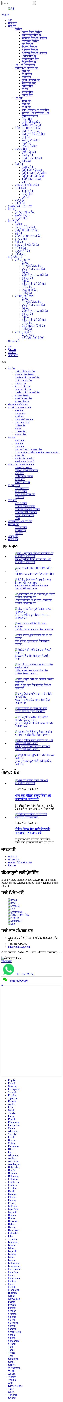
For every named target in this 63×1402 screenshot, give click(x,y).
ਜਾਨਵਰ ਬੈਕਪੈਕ (29, 146)
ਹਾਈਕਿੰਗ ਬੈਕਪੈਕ (30, 41)
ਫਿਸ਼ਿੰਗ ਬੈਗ (27, 86)
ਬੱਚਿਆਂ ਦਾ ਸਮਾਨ (30, 131)
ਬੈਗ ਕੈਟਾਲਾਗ (28, 334)
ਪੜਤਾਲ (5, 885)
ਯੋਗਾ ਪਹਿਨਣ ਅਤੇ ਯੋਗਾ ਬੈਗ (35, 110)
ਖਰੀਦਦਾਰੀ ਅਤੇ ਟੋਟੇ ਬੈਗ (27, 244)
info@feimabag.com (19, 946)
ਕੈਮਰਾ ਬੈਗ (27, 74)
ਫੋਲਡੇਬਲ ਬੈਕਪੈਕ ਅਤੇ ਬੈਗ (34, 38)
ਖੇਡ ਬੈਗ (18, 98)
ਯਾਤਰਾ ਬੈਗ (27, 92)
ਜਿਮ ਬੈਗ (26, 104)
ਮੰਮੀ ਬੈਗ (26, 137)
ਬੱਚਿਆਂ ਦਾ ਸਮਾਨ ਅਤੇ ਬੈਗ (28, 128)
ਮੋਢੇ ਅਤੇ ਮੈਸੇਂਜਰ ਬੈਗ (25, 65)
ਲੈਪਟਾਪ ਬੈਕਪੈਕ (29, 47)
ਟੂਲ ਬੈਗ (25, 197)
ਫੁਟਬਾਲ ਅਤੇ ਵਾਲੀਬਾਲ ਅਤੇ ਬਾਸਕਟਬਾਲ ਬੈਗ (35, 114)
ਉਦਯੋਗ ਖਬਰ (21, 218)
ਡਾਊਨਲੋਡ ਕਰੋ (15, 256)
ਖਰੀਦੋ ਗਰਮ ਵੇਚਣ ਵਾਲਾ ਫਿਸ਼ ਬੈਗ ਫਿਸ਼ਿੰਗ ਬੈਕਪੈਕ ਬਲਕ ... (31, 672)
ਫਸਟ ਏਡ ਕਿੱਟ (29, 83)
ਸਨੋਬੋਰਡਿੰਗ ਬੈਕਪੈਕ (31, 122)
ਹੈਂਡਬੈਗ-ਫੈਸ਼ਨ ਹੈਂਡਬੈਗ (32, 170)
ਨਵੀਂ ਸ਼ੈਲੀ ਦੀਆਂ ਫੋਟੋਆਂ (33, 337)
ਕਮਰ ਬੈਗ (26, 107)
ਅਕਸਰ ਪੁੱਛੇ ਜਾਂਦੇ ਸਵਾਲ (20, 206)
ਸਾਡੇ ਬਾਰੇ (12, 23)
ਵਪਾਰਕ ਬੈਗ (21, 149)
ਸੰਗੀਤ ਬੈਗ (20, 203)
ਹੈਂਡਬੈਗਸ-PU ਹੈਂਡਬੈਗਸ (33, 176)
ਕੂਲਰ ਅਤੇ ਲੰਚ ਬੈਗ (31, 80)
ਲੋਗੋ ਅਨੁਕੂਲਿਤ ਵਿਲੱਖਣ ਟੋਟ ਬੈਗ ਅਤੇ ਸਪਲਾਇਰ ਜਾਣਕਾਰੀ (33, 561)
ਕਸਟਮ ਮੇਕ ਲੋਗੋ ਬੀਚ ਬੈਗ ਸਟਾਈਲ (32, 734)
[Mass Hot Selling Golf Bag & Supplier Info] (35, 783)
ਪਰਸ (24, 182)
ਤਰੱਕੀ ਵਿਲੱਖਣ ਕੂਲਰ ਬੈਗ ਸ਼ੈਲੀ (30, 711)
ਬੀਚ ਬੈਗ (26, 71)
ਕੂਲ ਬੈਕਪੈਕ (27, 44)
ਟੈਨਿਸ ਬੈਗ (27, 119)
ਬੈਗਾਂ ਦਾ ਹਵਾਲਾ (22, 259)
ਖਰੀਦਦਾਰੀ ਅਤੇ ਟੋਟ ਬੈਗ (27, 185)
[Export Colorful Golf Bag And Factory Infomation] (35, 817)
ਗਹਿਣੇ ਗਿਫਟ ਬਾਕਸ (31, 179)
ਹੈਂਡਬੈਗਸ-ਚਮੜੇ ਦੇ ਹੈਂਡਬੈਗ (34, 173)
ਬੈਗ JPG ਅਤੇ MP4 (24, 295)
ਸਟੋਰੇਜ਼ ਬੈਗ (20, 188)
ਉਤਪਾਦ (12, 26)
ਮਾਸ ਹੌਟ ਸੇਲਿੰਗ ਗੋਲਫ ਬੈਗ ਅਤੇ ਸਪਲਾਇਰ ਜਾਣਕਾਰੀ (33, 797)
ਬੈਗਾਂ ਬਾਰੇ (12, 209)
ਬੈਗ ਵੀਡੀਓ (13, 221)
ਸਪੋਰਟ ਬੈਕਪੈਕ (29, 62)
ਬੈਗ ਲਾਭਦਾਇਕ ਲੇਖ (24, 212)
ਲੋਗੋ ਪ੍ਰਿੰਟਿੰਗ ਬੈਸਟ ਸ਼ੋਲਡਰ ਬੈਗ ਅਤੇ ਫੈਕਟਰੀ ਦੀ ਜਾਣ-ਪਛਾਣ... (32, 748)
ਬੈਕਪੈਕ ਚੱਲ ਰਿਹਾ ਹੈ (31, 125)
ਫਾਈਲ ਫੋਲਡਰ (29, 152)
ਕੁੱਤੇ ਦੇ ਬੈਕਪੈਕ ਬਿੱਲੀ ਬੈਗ (33, 325)
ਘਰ (10, 20)
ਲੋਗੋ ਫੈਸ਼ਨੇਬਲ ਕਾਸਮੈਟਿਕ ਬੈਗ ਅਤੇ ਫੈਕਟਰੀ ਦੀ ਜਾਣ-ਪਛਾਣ (31, 587)
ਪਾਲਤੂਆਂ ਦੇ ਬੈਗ (22, 250)
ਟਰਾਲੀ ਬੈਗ (27, 95)
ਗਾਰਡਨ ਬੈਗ (27, 191)
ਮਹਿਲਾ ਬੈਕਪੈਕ (29, 56)
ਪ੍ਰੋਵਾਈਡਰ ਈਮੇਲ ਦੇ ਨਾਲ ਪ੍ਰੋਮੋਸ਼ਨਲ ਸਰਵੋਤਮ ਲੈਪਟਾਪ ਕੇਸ (33, 602)
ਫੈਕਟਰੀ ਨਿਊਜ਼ (22, 215)
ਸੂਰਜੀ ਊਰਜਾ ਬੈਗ (30, 59)
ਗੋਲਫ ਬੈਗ (26, 101)
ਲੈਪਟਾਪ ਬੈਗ (27, 155)
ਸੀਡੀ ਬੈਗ (26, 77)
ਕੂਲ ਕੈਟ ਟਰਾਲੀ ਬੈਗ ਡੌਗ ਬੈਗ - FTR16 (34, 629)
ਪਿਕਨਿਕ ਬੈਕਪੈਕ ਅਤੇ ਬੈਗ (34, 53)
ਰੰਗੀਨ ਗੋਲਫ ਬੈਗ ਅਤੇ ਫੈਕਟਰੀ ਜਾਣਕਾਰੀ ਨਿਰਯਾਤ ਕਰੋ (32, 831)
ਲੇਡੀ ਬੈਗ (19, 164)
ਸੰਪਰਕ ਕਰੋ (13, 340)
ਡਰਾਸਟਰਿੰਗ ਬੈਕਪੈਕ (31, 35)
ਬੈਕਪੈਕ (18, 29)
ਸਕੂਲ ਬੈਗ (26, 143)
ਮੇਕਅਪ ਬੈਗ (27, 167)
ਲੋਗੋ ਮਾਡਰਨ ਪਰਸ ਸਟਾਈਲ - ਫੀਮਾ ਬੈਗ (34, 574)
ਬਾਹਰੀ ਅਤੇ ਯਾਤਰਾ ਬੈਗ (26, 68)
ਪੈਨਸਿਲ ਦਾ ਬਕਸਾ (31, 140)
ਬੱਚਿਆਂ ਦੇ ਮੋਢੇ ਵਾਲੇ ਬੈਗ (33, 134)
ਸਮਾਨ (25, 89)
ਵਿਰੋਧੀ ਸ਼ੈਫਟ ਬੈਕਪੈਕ (32, 32)
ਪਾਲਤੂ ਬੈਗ (20, 200)
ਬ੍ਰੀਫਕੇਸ (26, 161)
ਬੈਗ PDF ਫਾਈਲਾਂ (23, 331)
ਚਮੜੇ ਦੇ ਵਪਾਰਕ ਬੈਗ (32, 158)
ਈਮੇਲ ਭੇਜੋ (6, 961)
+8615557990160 (24, 974)
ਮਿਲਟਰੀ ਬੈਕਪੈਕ (30, 50)
